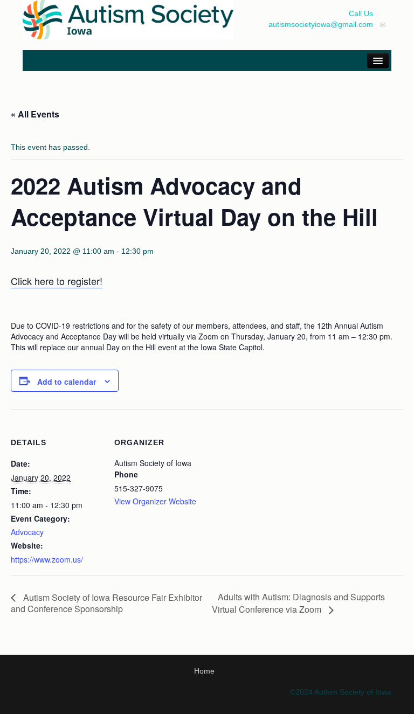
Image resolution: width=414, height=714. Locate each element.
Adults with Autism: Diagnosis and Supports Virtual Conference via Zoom (298, 603)
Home (204, 671)
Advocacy (27, 531)
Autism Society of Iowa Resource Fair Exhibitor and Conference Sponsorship (106, 603)
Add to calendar (66, 381)
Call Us (361, 13)
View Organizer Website (155, 501)
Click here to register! (56, 281)
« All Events (35, 114)
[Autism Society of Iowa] (128, 19)
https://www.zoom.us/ (47, 559)
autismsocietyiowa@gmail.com (320, 24)
